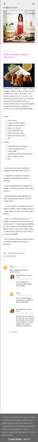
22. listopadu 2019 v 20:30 (25, 313)
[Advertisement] (19, 395)
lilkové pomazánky (21, 96)
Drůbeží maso (12, 256)
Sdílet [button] (5, 253)
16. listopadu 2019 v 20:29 (24, 279)
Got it (27, 439)
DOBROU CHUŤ (10, 7)
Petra (12, 267)
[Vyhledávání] (33, 3)
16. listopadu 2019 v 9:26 (22, 267)
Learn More (15, 439)
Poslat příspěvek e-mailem (16, 253)
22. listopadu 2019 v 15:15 (24, 295)
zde (8, 104)
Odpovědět (14, 332)
